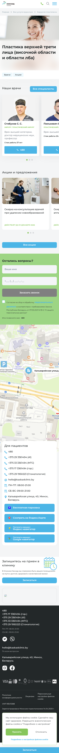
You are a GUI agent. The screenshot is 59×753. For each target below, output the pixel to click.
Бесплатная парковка (26, 507)
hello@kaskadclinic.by (21, 479)
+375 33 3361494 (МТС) (21, 463)
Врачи (7, 75)
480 (22, 150)
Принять (16, 732)
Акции (18, 75)
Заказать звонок (29, 292)
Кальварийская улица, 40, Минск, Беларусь (28, 498)
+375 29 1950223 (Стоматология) (26, 474)
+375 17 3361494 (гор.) (20, 468)
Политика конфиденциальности (12, 696)
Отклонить (41, 732)
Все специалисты (43, 89)
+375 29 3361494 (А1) (19, 457)
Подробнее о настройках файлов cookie (29, 739)
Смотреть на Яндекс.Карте (29, 518)
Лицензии (29, 696)
